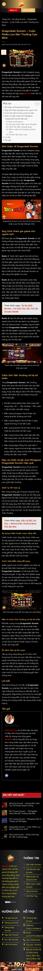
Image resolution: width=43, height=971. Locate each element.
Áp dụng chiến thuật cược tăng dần (23, 124)
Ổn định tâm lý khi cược (18, 135)
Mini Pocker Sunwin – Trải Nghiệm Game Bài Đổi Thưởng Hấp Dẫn (23, 812)
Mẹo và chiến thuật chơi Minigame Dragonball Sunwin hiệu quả (19, 117)
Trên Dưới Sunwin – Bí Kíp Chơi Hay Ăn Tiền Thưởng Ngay (24, 835)
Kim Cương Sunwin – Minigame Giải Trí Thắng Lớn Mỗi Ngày (25, 820)
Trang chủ (6, 19)
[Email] (6, 775)
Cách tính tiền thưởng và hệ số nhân (19, 113)
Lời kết (7, 137)
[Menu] (4, 4)
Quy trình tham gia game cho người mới (21, 110)
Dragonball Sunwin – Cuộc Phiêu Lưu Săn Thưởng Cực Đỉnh (24, 828)
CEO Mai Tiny (25, 44)
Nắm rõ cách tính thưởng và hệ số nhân (22, 130)
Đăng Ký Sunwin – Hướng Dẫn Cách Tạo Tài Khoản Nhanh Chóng (24, 804)
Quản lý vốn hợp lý (15, 122)
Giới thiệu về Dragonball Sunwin (17, 107)
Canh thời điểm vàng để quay (20, 127)
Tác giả (8, 140)
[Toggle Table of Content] (36, 104)
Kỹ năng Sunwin (19, 19)
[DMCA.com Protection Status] (11, 902)
